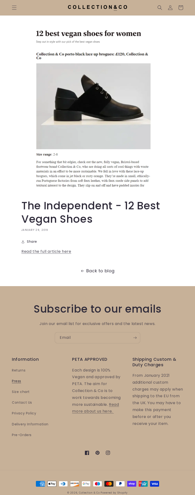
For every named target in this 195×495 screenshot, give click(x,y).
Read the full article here (46, 251)
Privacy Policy (24, 413)
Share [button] (32, 241)
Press (16, 381)
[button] (14, 7)
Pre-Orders (22, 435)
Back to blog (100, 271)
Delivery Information (30, 424)
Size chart (21, 391)
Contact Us (22, 402)
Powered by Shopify (114, 493)
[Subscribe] (135, 337)
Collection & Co (90, 493)
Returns (18, 370)
